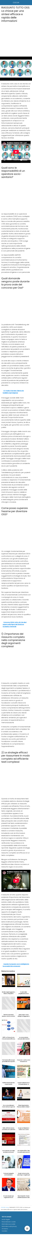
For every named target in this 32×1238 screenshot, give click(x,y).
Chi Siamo (5, 1229)
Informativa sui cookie (8, 1224)
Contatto (4, 1231)
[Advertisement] (16, 39)
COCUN (16, 2)
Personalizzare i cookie (9, 1222)
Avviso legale (6, 1219)
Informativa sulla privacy (9, 1226)
